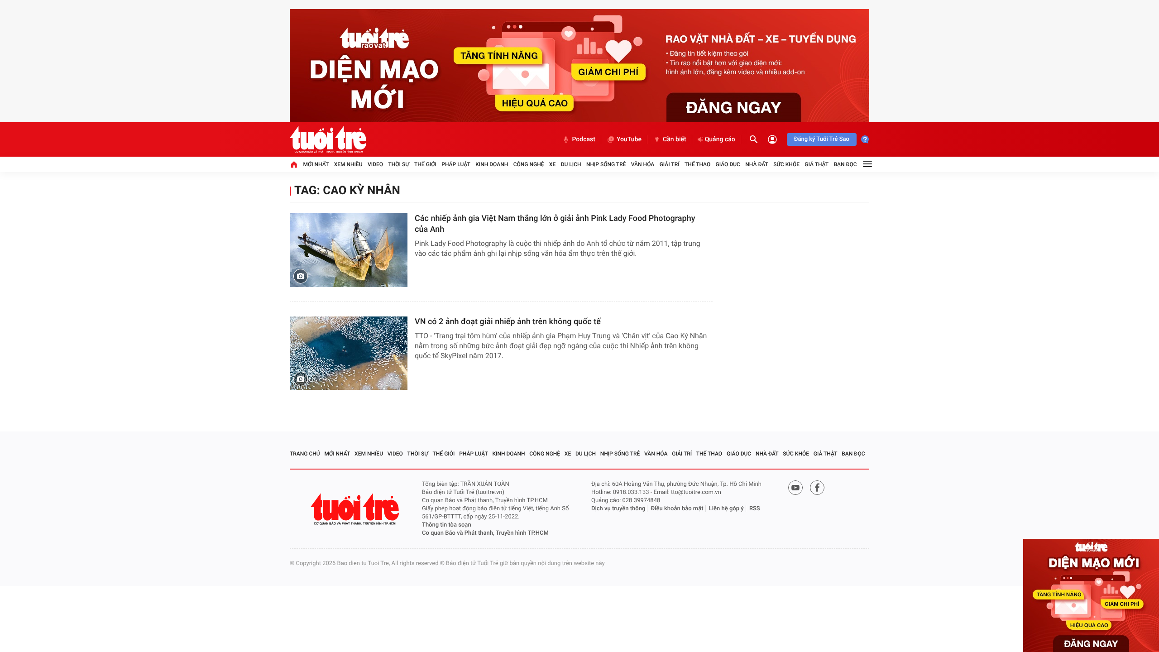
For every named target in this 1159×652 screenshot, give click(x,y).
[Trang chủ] (294, 164)
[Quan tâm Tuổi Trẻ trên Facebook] (817, 487)
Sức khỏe (786, 164)
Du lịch (571, 164)
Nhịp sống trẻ (606, 164)
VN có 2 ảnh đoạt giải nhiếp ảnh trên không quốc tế (508, 321)
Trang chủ (305, 454)
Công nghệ (528, 164)
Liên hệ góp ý (726, 508)
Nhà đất (756, 164)
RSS (754, 508)
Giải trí (670, 164)
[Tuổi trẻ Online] (356, 509)
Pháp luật (455, 164)
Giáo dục (728, 164)
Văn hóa (643, 164)
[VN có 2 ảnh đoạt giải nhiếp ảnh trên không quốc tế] (348, 353)
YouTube (629, 139)
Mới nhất (316, 164)
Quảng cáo (720, 139)
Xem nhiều (348, 164)
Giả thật (817, 164)
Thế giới (425, 164)
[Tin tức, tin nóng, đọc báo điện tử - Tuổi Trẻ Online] (328, 139)
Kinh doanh (491, 164)
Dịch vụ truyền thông (618, 508)
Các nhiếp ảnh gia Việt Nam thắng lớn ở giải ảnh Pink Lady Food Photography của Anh (555, 224)
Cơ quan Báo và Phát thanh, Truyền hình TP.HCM (485, 533)
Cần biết (674, 139)
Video (375, 164)
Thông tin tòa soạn (446, 525)
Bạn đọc (845, 164)
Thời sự (398, 164)
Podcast (583, 139)
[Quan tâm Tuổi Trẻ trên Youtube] (795, 487)
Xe (552, 164)
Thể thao (697, 164)
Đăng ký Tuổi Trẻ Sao (821, 139)
